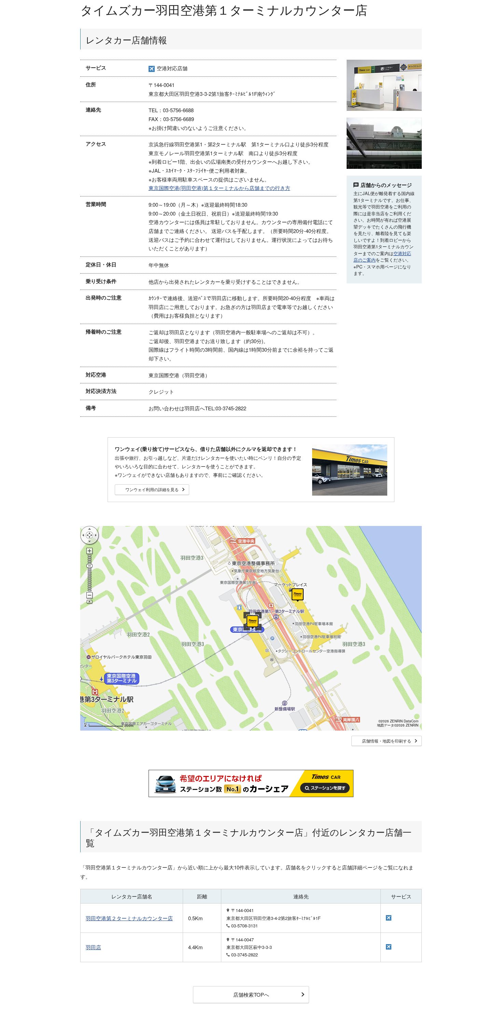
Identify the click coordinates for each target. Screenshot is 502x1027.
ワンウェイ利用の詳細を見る (152, 489)
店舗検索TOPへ (251, 994)
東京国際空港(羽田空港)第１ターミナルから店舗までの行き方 (219, 187)
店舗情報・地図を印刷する (386, 741)
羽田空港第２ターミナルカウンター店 (129, 918)
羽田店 (93, 947)
